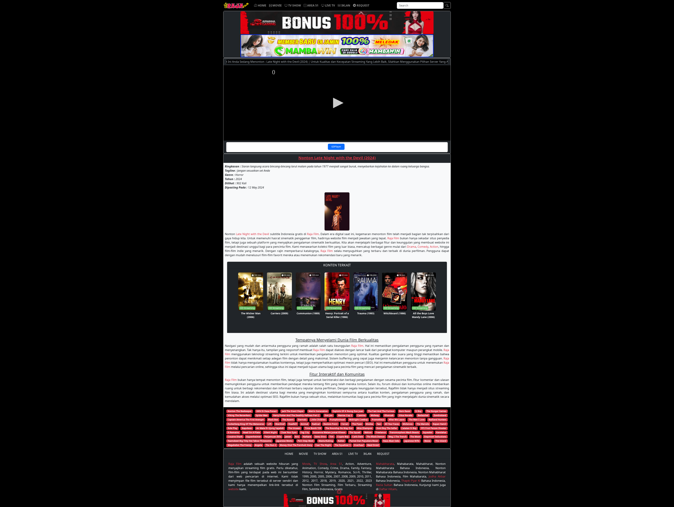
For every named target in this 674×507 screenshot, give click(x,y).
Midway (375, 415)
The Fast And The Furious (381, 411)
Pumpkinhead (337, 419)
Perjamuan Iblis (273, 436)
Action (434, 247)
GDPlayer (336, 146)
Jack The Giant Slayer (293, 411)
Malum (368, 432)
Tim (331, 436)
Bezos (427, 440)
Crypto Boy (343, 436)
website (233, 489)
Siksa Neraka (405, 415)
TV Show (320, 464)
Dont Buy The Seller (386, 428)
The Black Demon (376, 436)
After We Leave (397, 419)
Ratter (341, 440)
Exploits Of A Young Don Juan (348, 411)
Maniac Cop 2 (345, 415)
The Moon (415, 436)
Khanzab (389, 415)
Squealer (427, 432)
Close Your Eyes (289, 432)
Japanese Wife (411, 440)
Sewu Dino (320, 436)
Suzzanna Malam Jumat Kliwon (329, 432)
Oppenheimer (253, 436)
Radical (316, 423)
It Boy (418, 411)
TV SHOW (320, 454)
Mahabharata (385, 464)
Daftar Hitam (388, 489)
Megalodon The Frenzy (239, 445)
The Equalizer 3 (343, 445)
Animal (304, 423)
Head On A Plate (251, 432)
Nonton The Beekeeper (240, 411)
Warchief (280, 423)
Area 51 (336, 464)
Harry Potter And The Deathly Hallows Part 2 (296, 415)
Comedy (423, 247)
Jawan (288, 436)
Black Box (273, 419)
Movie (306, 464)
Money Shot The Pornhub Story (296, 445)
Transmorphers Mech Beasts (404, 432)
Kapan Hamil (439, 423)
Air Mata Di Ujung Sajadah (270, 428)
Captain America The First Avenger (246, 419)
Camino (361, 415)
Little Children (318, 419)
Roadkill (292, 423)
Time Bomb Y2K (313, 428)
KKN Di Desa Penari (266, 411)
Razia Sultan (384, 485)
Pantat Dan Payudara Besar (363, 440)
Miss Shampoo (364, 428)
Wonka (369, 423)
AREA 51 (337, 454)
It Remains (233, 432)
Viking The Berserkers (239, 415)
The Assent (288, 419)
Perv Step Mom (305, 440)
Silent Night (270, 432)
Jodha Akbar (437, 476)
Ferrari (344, 423)
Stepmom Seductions (435, 436)
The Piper (357, 423)
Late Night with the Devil (252, 234)
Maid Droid (373, 445)
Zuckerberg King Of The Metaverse (246, 423)
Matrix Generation (318, 411)
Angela (258, 445)
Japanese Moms (284, 440)
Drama (411, 247)
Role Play (232, 428)
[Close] (339, 492)
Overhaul (359, 445)
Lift (269, 423)
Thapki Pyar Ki (410, 481)
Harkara (307, 436)
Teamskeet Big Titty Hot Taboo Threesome (249, 440)
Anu (297, 436)
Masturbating (326, 440)
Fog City (304, 432)
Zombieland (440, 415)
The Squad (354, 432)
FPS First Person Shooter (433, 428)
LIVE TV (353, 454)
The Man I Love (417, 419)
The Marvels (423, 423)
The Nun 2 (271, 445)
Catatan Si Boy (409, 428)
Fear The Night (323, 445)
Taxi (379, 423)
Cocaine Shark (235, 436)
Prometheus (378, 419)
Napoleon (247, 428)
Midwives (408, 423)
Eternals (302, 419)
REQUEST (383, 454)
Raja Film (313, 234)
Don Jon (329, 415)
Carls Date (357, 436)
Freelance (381, 432)
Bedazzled (423, 415)
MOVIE (303, 454)
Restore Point (330, 423)
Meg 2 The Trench (397, 436)
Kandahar (441, 432)
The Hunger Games (436, 411)
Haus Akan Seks (391, 440)
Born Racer (404, 411)
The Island (440, 440)
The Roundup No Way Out (339, 428)
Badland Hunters (437, 419)
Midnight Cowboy (358, 419)
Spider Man (262, 415)
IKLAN (367, 454)
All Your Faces (392, 423)
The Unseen (294, 428)
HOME (289, 454)
